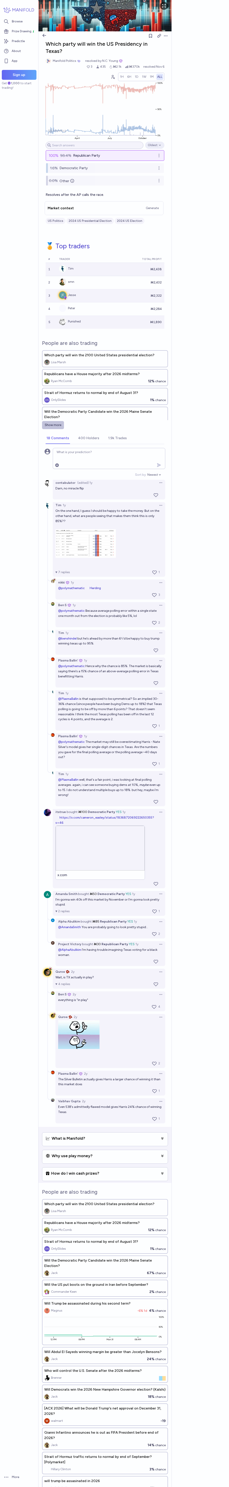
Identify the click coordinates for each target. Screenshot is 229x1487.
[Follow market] (150, 35)
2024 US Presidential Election (90, 221)
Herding (95, 588)
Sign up (19, 75)
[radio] (122, 77)
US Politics (55, 221)
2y (72, 972)
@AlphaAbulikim (69, 950)
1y (64, 505)
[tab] (58, 438)
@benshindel (67, 638)
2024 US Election (129, 221)
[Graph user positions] (112, 76)
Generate (152, 208)
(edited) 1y (84, 483)
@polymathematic (71, 588)
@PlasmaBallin (68, 699)
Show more (53, 425)
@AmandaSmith (69, 927)
